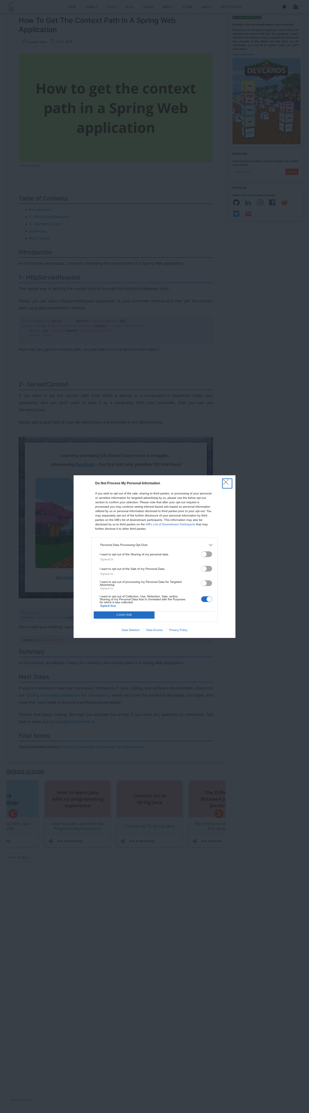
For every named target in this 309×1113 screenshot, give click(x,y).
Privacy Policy (178, 630)
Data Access (154, 630)
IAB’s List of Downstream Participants (170, 524)
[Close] (227, 483)
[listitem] (154, 545)
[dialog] (154, 556)
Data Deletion (131, 630)
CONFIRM (124, 614)
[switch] (206, 554)
